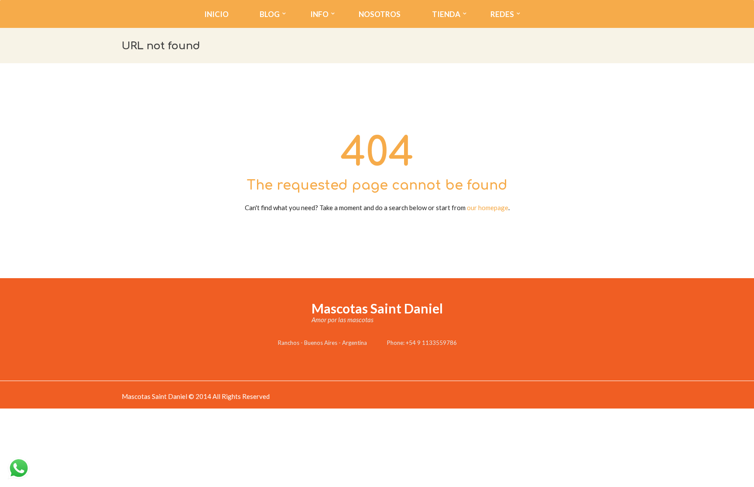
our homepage (487, 207)
